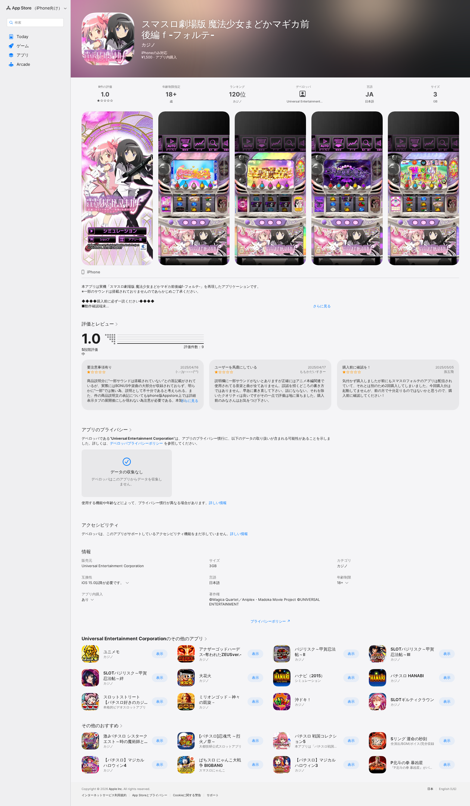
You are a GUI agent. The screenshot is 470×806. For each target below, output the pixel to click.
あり (85, 599)
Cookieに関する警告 (187, 795)
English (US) (447, 789)
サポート (213, 795)
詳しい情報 (218, 503)
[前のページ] (76, 188)
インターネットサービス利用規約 (104, 795)
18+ (340, 582)
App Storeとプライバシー (149, 795)
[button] (35, 37)
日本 (430, 789)
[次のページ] (464, 188)
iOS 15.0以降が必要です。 (103, 582)
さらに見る (322, 306)
